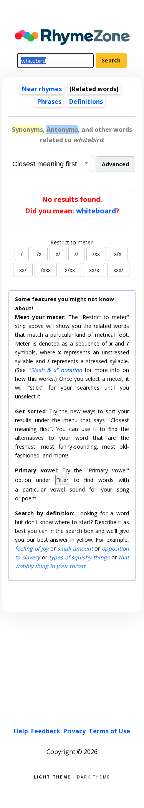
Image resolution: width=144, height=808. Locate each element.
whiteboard (96, 210)
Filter (62, 479)
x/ (58, 253)
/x (39, 253)
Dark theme (93, 776)
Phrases (49, 101)
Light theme (52, 776)
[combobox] (51, 164)
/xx (96, 253)
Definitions (86, 101)
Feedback (45, 731)
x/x (117, 253)
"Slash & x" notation (55, 370)
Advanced (115, 164)
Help (21, 731)
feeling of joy (31, 548)
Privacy (74, 731)
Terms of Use (109, 731)
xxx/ (118, 270)
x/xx (70, 270)
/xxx (46, 270)
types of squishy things (79, 557)
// (76, 253)
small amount (75, 548)
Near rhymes (42, 89)
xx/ (22, 270)
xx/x (94, 270)
